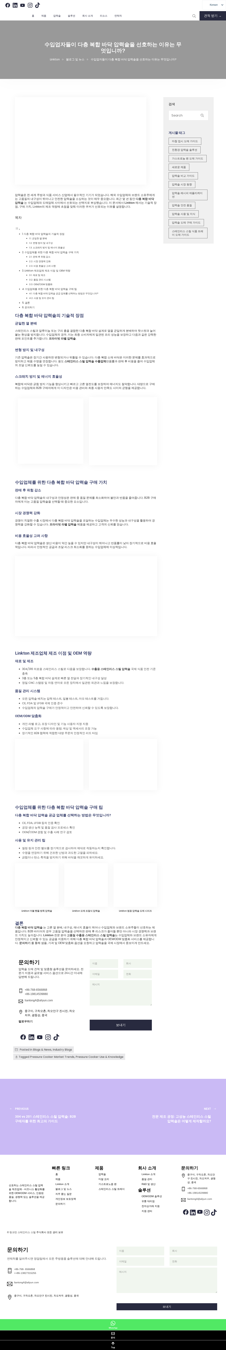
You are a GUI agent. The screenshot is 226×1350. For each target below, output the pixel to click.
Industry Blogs (62, 1050)
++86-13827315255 (25, 1273)
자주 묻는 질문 (63, 1194)
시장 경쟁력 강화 (42, 261)
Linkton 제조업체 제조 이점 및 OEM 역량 (47, 270)
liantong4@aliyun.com (39, 1000)
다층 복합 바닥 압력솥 (29, 927)
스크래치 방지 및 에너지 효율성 (49, 247)
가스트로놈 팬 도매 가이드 (187, 158)
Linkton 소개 (62, 1184)
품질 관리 (147, 1179)
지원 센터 (147, 1211)
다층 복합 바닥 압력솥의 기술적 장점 (44, 234)
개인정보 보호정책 (65, 1198)
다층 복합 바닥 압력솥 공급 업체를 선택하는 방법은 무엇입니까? (65, 293)
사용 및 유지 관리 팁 (44, 298)
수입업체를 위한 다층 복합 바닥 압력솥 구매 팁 (51, 289)
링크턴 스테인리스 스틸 (23, 1232)
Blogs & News (42, 1050)
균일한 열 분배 (39, 238)
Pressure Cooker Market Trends (52, 1057)
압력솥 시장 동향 (182, 184)
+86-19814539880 (36, 994)
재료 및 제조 (39, 275)
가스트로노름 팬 (108, 1184)
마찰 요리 (104, 1179)
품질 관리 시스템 (42, 279)
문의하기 (30, 307)
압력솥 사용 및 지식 (183, 214)
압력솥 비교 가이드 (183, 176)
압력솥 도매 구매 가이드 (186, 222)
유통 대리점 (148, 1201)
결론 (27, 303)
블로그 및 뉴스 (63, 1189)
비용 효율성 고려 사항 (45, 266)
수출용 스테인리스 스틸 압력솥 (111, 669)
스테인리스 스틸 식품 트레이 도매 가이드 (187, 233)
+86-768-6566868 (36, 989)
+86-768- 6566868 (24, 1269)
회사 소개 (87, 15)
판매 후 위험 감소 (41, 256)
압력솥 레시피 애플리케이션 (187, 194)
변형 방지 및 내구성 (43, 243)
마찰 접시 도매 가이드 (185, 141)
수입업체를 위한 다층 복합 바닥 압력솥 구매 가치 (52, 252)
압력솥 (102, 1174)
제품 (43, 15)
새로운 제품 (179, 167)
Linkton (129, 202)
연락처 (118, 15)
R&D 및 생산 (149, 1184)
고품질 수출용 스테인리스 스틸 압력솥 (91, 935)
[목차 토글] (17, 229)
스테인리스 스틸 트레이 (112, 1189)
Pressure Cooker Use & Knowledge (99, 1057)
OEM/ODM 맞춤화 (43, 284)
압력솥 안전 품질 (182, 205)
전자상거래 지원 (151, 1206)
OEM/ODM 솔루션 (152, 1196)
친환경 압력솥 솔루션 (184, 150)
